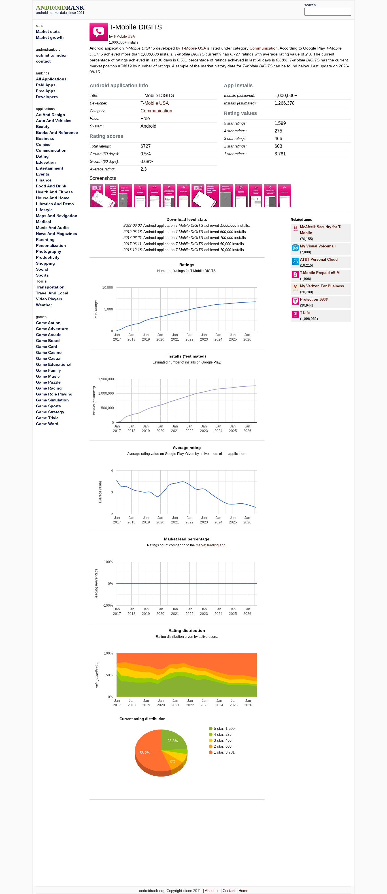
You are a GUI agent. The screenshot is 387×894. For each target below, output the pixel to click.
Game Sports (48, 406)
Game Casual (48, 358)
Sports (42, 275)
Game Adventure (52, 328)
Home (243, 891)
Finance (44, 180)
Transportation (50, 287)
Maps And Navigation (56, 215)
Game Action (48, 322)
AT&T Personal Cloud (319, 259)
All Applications (51, 79)
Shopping (45, 263)
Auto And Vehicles (53, 120)
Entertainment (49, 168)
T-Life (305, 313)
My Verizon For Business (322, 286)
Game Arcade (48, 334)
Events (42, 174)
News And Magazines (56, 233)
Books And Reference (57, 132)
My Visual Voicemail (318, 246)
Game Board (48, 340)
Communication (264, 48)
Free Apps (46, 91)
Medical (43, 221)
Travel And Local (52, 293)
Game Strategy (50, 412)
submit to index (51, 55)
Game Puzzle (48, 382)
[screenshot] (97, 195)
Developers (47, 97)
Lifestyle (44, 210)
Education (46, 162)
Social (42, 269)
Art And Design (50, 114)
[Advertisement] (207, 9)
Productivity (47, 257)
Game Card (46, 346)
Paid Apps (46, 85)
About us (212, 891)
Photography (48, 251)
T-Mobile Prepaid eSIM (320, 273)
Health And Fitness (54, 192)
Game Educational (53, 364)
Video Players (49, 299)
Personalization (51, 245)
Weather (44, 305)
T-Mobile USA (124, 37)
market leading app (211, 545)
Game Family (48, 370)
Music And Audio (52, 227)
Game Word (47, 424)
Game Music (48, 376)
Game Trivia (47, 418)
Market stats (48, 31)
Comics (43, 144)
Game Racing (49, 388)
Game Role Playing (54, 394)
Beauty (43, 126)
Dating (42, 156)
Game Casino (49, 352)
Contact (229, 891)
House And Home (52, 198)
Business (45, 138)
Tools (41, 281)
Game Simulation (52, 400)
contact (43, 61)
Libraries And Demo (55, 204)
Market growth (50, 37)
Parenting (45, 239)
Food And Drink (51, 186)
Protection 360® (314, 299)
